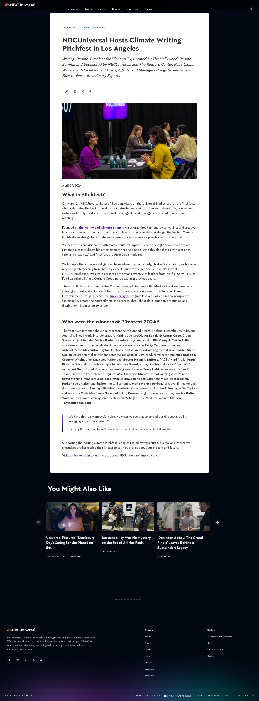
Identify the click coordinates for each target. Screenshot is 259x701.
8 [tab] (137, 599)
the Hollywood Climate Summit (101, 227)
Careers (149, 9)
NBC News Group (215, 650)
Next (217, 522)
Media (210, 643)
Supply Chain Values (244, 696)
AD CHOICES (135, 696)
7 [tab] (134, 599)
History (87, 9)
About (71, 9)
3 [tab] (122, 599)
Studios (210, 656)
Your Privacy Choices (180, 696)
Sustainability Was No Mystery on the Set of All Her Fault (126, 540)
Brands (116, 9)
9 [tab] (140, 599)
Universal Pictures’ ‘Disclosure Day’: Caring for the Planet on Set (70, 542)
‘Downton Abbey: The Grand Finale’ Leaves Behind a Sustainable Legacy (180, 542)
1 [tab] (116, 599)
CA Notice (200, 696)
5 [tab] (128, 599)
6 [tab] (131, 599)
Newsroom (133, 9)
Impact (102, 9)
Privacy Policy (152, 696)
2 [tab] (119, 599)
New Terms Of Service (219, 696)
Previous (39, 522)
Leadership (149, 669)
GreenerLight (119, 296)
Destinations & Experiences (219, 637)
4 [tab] (125, 599)
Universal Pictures (56, 556)
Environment (99, 27)
